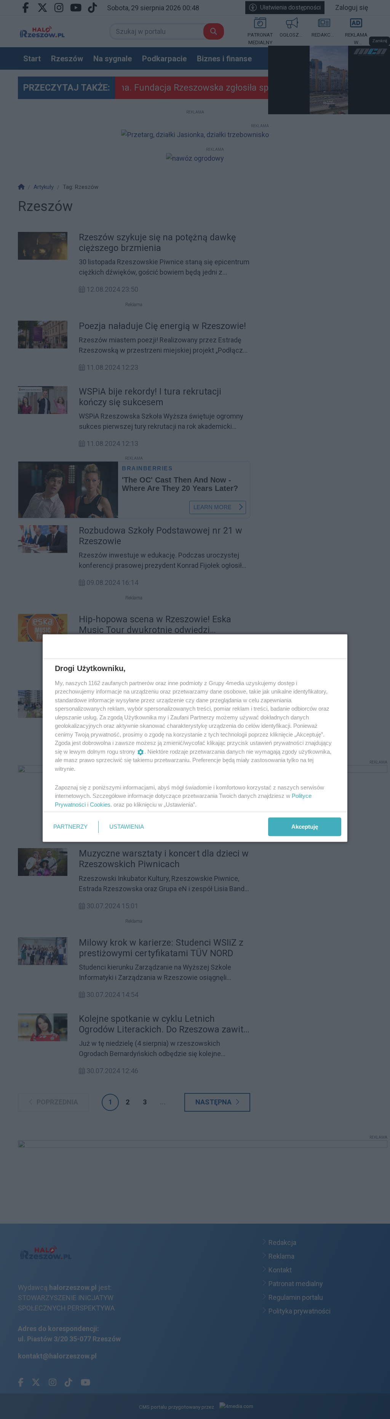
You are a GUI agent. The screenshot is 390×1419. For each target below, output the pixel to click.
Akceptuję (304, 826)
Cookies (100, 804)
